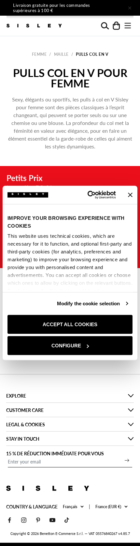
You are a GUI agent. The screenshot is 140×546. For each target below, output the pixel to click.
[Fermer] (129, 8)
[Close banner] (130, 194)
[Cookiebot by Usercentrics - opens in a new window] (88, 195)
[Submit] (127, 460)
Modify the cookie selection (88, 303)
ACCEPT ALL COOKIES (70, 324)
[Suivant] (111, 8)
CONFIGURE (66, 345)
